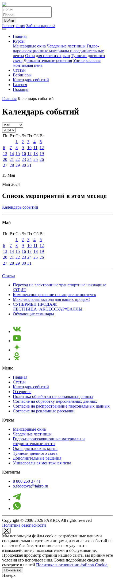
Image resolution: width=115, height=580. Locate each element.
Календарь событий (31, 79)
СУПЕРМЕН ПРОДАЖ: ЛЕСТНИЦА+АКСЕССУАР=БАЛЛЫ (47, 306)
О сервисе (22, 391)
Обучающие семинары (33, 314)
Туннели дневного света (35, 453)
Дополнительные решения (48, 60)
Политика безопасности (24, 525)
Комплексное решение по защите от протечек (54, 294)
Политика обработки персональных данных (53, 396)
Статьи (19, 70)
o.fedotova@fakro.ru (30, 486)
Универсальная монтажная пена (42, 463)
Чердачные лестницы (66, 46)
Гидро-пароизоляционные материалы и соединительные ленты (58, 51)
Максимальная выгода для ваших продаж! (51, 299)
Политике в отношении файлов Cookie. (72, 565)
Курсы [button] (19, 41)
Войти (9, 21)
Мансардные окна (29, 46)
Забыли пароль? (40, 25)
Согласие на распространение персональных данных (61, 406)
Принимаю (12, 570)
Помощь (20, 89)
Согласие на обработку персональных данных (55, 401)
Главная (20, 36)
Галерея (20, 84)
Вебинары (22, 75)
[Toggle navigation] (4, 29)
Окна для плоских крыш (47, 55)
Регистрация (13, 25)
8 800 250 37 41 (27, 481)
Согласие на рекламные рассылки (44, 411)
